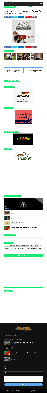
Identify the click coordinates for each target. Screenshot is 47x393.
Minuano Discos (7, 248)
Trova (6, 250)
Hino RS (22, 1)
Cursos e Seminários (38, 245)
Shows (40, 248)
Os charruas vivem (37, 391)
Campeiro (24, 6)
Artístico (6, 245)
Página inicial (17, 1)
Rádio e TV (22, 248)
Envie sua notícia (29, 1)
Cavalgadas (15, 245)
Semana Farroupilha (34, 248)
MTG (12, 248)
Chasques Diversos (24, 245)
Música (21, 13)
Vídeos (9, 250)
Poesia (18, 248)
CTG (28, 245)
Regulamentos (27, 248)
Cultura (32, 245)
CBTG (19, 245)
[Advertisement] (23, 177)
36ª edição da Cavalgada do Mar (33, 6)
